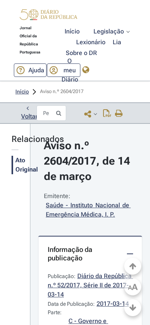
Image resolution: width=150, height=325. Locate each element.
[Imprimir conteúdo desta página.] (119, 114)
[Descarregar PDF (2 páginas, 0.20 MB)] (107, 114)
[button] (48, 15)
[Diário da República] (48, 16)
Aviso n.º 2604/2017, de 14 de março (88, 161)
